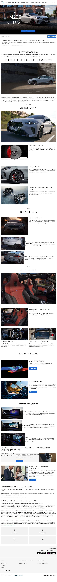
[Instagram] (4, 570)
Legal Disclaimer (46, 575)
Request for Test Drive (5, 562)
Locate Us (3, 565)
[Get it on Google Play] (51, 554)
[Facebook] (2, 570)
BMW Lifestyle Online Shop (43, 563)
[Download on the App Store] (41, 554)
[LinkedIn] (9, 570)
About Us (21, 562)
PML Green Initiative (23, 563)
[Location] (55, 2)
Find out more (19, 460)
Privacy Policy (52, 575)
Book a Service (4, 563)
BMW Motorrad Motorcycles (43, 562)
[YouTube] (6, 570)
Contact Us (3, 567)
